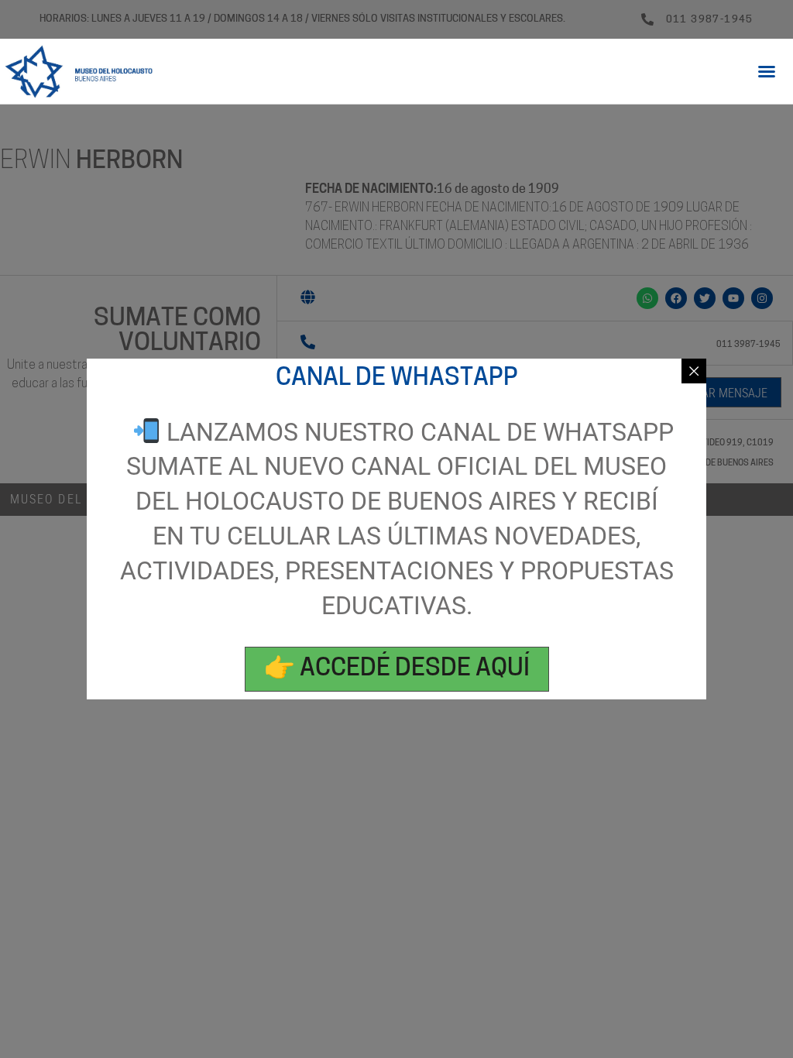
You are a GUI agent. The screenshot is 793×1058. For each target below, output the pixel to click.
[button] (767, 71)
